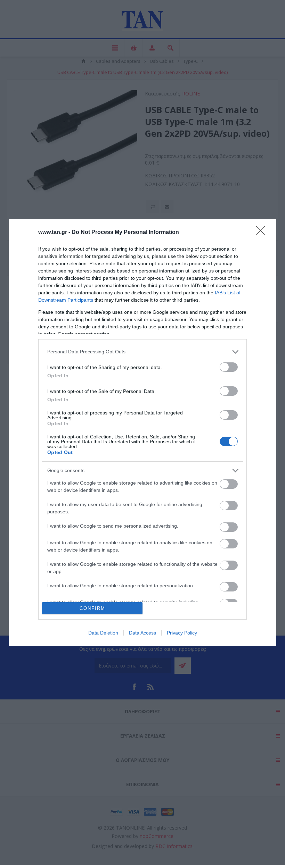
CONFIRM (92, 608)
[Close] (262, 232)
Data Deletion (103, 633)
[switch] (229, 367)
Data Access (142, 633)
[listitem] (142, 351)
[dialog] (142, 432)
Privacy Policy (182, 633)
